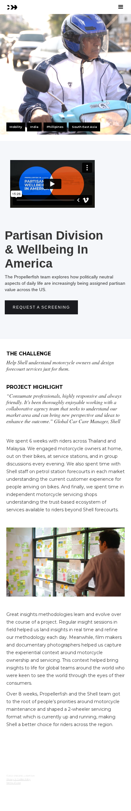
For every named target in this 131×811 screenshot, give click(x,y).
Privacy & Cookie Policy (18, 779)
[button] (121, 7)
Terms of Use (13, 782)
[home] (12, 7)
